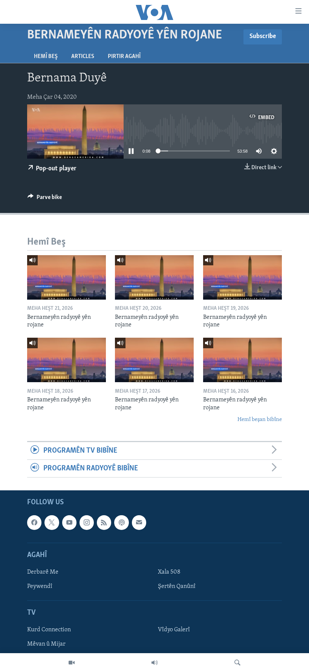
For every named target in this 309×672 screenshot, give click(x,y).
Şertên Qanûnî (177, 586)
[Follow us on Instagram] (87, 523)
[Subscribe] (139, 523)
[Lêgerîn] (237, 662)
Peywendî (39, 586)
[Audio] (154, 662)
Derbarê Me (42, 572)
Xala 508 (169, 572)
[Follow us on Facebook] (34, 523)
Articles (82, 57)
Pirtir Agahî (124, 57)
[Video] (71, 662)
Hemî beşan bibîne (259, 419)
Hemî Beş (46, 57)
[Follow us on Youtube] (69, 523)
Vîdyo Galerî (174, 630)
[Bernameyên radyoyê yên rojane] (66, 277)
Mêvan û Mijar (46, 644)
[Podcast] (121, 523)
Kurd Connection (49, 630)
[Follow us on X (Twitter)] (51, 523)
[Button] (45, 199)
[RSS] (104, 523)
